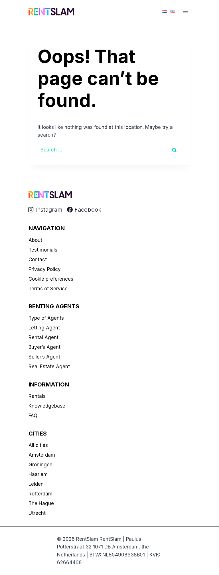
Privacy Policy (45, 269)
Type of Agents (46, 318)
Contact (38, 259)
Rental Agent (43, 337)
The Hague (41, 503)
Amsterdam (42, 455)
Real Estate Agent (49, 366)
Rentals (37, 396)
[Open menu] (185, 11)
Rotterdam (40, 494)
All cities (38, 445)
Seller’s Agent (44, 357)
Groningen (40, 464)
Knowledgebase (47, 406)
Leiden (36, 484)
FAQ (33, 415)
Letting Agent (44, 328)
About (35, 240)
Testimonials (43, 250)
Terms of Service (48, 288)
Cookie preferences (51, 279)
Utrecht (37, 513)
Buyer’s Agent (44, 347)
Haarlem (38, 474)
